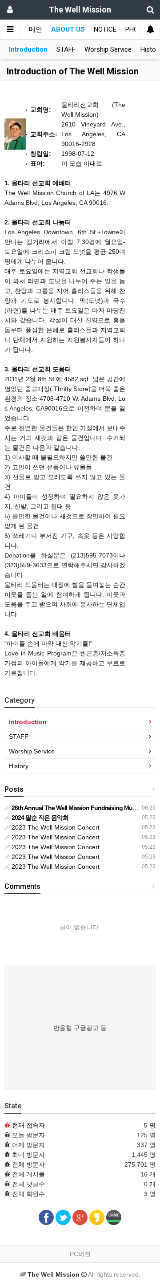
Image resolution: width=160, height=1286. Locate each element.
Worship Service (108, 49)
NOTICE (105, 29)
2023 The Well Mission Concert (55, 827)
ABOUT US (68, 29)
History (18, 765)
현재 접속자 (28, 1125)
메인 (35, 29)
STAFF (66, 49)
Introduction (28, 49)
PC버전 (80, 1254)
